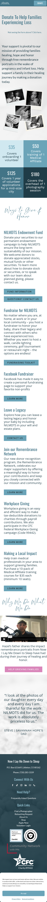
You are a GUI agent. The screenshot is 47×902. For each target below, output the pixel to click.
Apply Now (23, 823)
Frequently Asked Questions (23, 798)
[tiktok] (17, 785)
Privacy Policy (16, 899)
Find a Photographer (23, 811)
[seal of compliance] (30, 830)
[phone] (34, 785)
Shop (23, 820)
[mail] (30, 785)
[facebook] (13, 785)
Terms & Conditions (28, 899)
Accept (23, 893)
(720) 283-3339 (27, 772)
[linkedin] (26, 785)
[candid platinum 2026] (16, 830)
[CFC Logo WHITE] (23, 854)
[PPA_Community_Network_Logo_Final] (23, 844)
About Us (23, 817)
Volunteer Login (23, 825)
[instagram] (21, 785)
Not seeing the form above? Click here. (25, 32)
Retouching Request (23, 814)
